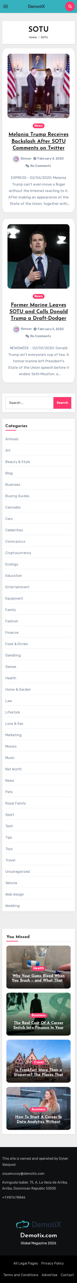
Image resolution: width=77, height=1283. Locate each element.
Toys (9, 849)
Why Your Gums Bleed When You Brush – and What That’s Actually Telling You (38, 980)
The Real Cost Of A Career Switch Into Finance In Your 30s (38, 1027)
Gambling (13, 655)
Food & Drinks (16, 644)
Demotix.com (38, 1235)
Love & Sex (14, 724)
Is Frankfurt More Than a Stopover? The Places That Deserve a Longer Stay (38, 1074)
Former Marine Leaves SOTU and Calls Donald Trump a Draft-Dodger (38, 312)
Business (12, 485)
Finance (11, 633)
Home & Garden (18, 689)
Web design (14, 894)
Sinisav (26, 158)
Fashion (11, 621)
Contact (67, 1275)
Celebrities (14, 530)
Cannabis (13, 507)
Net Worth (13, 769)
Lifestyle (12, 712)
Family (10, 610)
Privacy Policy (52, 1263)
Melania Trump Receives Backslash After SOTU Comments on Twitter (38, 141)
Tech (9, 826)
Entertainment (17, 587)
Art (8, 450)
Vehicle (11, 883)
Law (8, 701)
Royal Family (15, 803)
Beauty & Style (17, 462)
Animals (11, 439)
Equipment (14, 598)
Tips (8, 837)
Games (10, 667)
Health (10, 678)
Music (10, 758)
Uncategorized (17, 872)
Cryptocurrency (18, 553)
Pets (9, 792)
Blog (9, 473)
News (38, 126)
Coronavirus (15, 541)
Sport (9, 815)
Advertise (49, 1275)
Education (13, 576)
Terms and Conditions (20, 1275)
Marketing (13, 735)
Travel (10, 860)
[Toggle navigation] (5, 6)
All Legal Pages (25, 1263)
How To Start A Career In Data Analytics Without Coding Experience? (38, 1121)
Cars (9, 519)
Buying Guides (17, 496)
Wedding (12, 906)
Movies (10, 746)
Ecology (11, 564)
